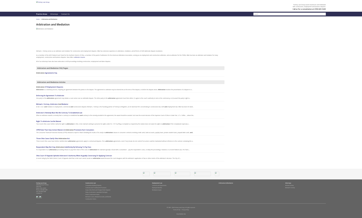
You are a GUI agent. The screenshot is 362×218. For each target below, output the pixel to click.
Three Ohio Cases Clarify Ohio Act (53, 138)
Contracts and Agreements (159, 185)
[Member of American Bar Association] (146, 175)
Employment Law (157, 183)
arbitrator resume (79, 57)
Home (38, 19)
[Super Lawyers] (202, 175)
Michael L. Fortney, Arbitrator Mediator (52, 104)
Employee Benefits (157, 187)
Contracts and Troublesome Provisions (95, 187)
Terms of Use (176, 210)
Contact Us (65, 14)
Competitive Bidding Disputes (93, 185)
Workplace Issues (156, 190)
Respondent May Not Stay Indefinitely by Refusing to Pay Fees (63, 147)
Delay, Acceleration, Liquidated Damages (96, 192)
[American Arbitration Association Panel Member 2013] (217, 175)
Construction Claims (90, 199)
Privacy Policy (185, 210)
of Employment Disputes (49, 87)
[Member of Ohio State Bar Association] (162, 175)
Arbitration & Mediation (226, 183)
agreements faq (46, 73)
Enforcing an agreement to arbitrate (50, 96)
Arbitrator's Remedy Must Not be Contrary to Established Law (59, 113)
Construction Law (90, 183)
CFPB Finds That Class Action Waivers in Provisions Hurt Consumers (65, 130)
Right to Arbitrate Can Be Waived (48, 121)
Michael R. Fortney (290, 187)
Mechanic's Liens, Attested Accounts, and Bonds (98, 197)
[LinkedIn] (40, 198)
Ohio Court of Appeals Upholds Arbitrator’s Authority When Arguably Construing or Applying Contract (74, 156)
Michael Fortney (289, 185)
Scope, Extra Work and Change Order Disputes (97, 190)
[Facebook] (37, 198)
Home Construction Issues (92, 194)
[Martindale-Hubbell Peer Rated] (182, 175)
